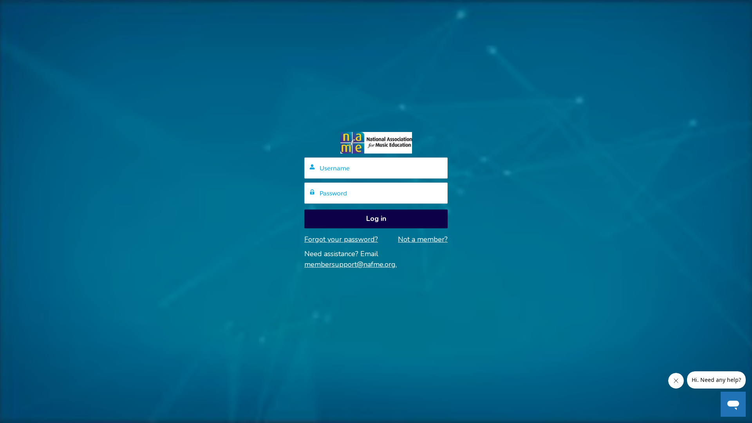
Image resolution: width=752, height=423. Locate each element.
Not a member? (423, 239)
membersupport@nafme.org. (350, 264)
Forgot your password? (341, 239)
